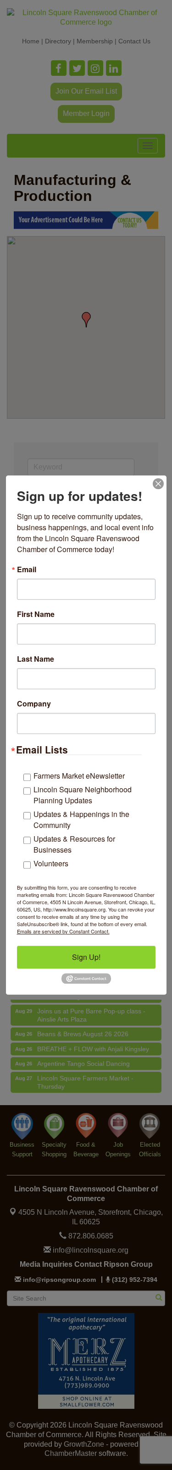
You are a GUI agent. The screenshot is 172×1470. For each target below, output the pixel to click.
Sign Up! (86, 957)
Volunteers (50, 863)
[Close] (158, 483)
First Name (36, 614)
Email (26, 569)
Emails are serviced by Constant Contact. (63, 931)
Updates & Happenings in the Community (81, 819)
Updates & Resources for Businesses (74, 844)
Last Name (35, 659)
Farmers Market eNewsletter (79, 775)
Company (34, 703)
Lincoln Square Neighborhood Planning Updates (82, 795)
